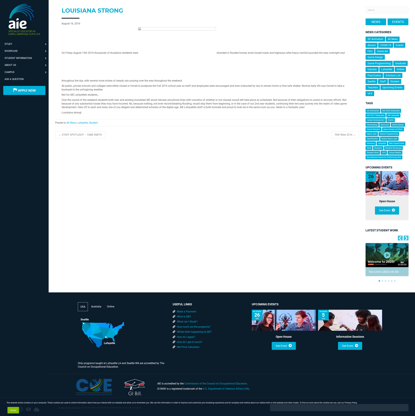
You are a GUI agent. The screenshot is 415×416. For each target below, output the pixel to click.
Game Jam (372, 134)
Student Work (373, 152)
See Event (384, 210)
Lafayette (82, 122)
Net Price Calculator (188, 347)
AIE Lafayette (393, 115)
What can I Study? (187, 321)
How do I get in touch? (189, 342)
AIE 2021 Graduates (375, 115)
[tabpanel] (387, 259)
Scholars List (392, 75)
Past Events (374, 75)
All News (71, 122)
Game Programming (379, 63)
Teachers (373, 87)
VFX (370, 93)
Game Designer (373, 129)
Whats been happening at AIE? (194, 331)
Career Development (376, 120)
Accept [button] (13, 410)
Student (93, 122)
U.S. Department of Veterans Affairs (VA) (226, 388)
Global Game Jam (389, 139)
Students (378, 148)
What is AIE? (184, 316)
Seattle (371, 81)
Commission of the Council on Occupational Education (215, 383)
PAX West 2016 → (345, 134)
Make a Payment (186, 311)
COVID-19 (385, 45)
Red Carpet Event (396, 143)
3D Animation (375, 39)
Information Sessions (350, 336)
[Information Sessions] (350, 320)
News (375, 22)
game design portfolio (393, 129)
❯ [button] (406, 238)
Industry (372, 69)
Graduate (400, 63)
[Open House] (387, 183)
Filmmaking (372, 125)
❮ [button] (400, 238)
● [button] (379, 281)
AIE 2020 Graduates (391, 111)
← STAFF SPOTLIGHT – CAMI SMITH (80, 134)
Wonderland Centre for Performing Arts (384, 157)
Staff (383, 81)
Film (370, 51)
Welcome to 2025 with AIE (384, 271)
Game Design (375, 57)
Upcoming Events (392, 87)
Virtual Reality (395, 152)
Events (398, 22)
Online (400, 69)
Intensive (371, 143)
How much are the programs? (194, 326)
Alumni (372, 45)
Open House (387, 201)
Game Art (382, 51)
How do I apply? (186, 336)
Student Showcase (393, 148)
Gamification (372, 139)
